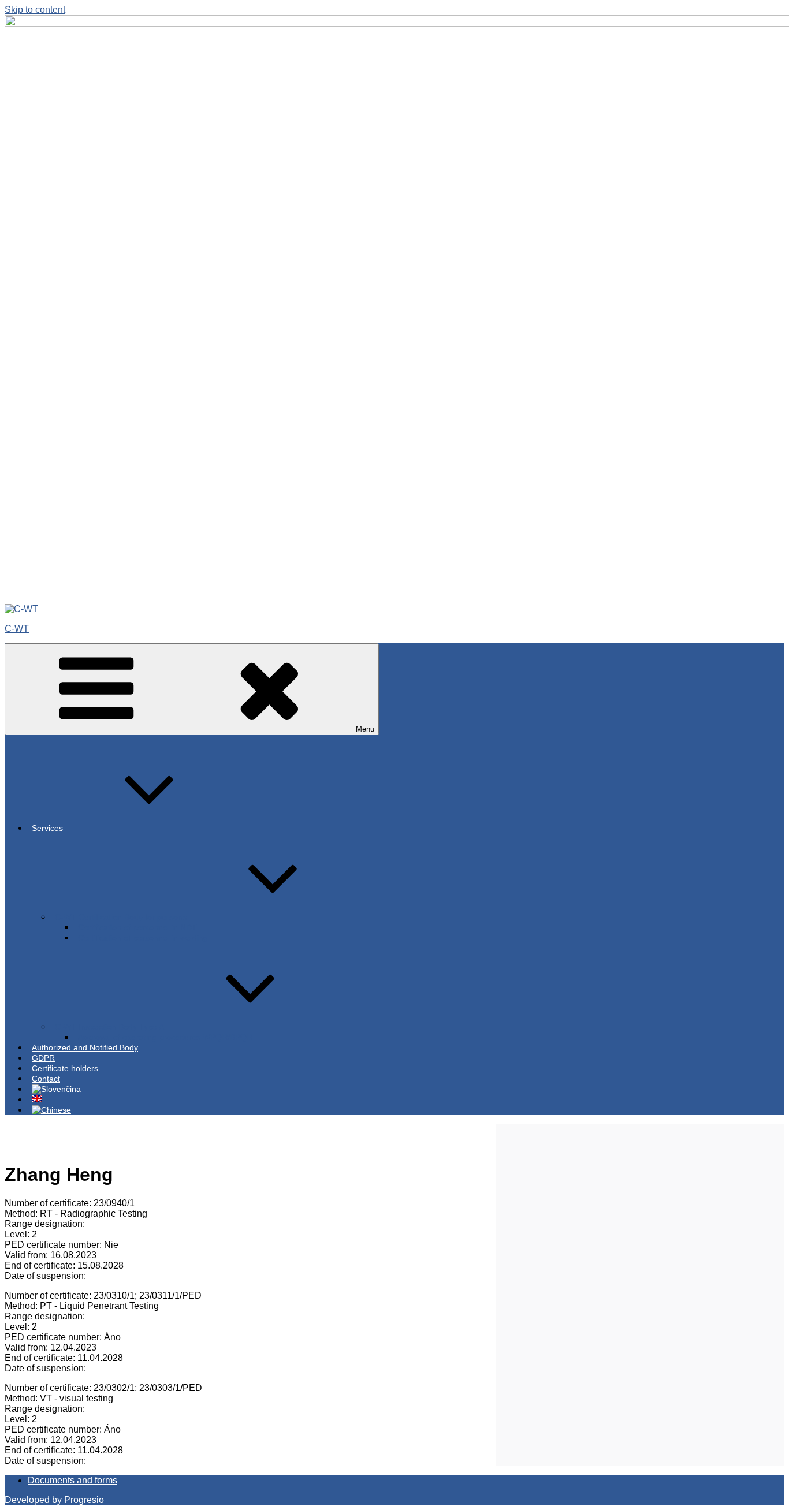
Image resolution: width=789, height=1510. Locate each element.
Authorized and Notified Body (85, 1047)
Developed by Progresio (54, 1500)
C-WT (17, 628)
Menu (365, 729)
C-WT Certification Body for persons (121, 917)
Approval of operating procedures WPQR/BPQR (165, 1037)
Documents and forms (72, 1480)
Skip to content (35, 9)
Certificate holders (65, 1068)
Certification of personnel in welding (143, 937)
